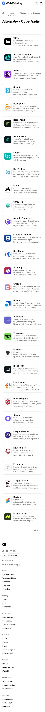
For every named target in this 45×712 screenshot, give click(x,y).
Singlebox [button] (6, 589)
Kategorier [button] (6, 607)
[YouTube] (11, 551)
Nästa (35, 530)
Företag (23, 13)
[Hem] (12, 3)
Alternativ (11, 15)
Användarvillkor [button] (8, 699)
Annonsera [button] (6, 628)
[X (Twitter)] (3, 551)
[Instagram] (14, 551)
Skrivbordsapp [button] (8, 574)
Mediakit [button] (5, 671)
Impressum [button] (6, 706)
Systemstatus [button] (7, 653)
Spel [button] (4, 603)
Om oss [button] (5, 664)
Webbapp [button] (6, 582)
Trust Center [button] (7, 681)
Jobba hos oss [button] (8, 667)
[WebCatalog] (4, 544)
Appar (12, 13)
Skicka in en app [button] (8, 624)
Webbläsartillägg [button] (9, 578)
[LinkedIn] (7, 551)
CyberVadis (35, 13)
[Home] (3, 13)
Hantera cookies (7, 560)
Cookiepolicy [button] (7, 689)
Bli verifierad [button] (7, 621)
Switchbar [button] (6, 585)
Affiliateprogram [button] (8, 650)
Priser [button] (4, 639)
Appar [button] (4, 599)
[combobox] (14, 555)
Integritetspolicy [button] (8, 685)
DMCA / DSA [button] (7, 703)
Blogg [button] (4, 646)
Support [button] (5, 642)
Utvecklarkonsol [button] (8, 617)
